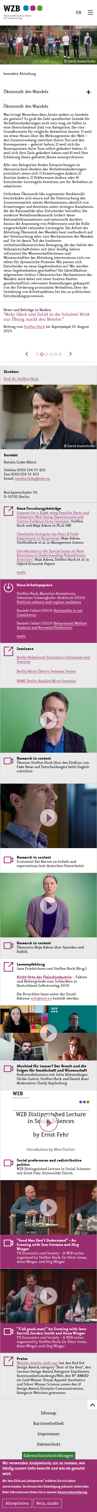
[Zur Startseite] (17, 12)
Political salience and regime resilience (49, 602)
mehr (21, 572)
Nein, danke (47, 1503)
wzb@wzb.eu (41, 998)
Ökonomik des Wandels (26, 91)
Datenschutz (48, 1444)
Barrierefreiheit (48, 1423)
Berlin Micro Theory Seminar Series (46, 671)
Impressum (48, 1434)
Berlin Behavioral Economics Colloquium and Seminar (53, 659)
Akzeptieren (17, 1503)
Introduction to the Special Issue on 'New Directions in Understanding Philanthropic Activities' (51, 555)
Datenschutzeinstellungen (48, 1455)
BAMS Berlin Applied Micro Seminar (46, 681)
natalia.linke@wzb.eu (32, 478)
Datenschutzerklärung (72, 1492)
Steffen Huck (34, 326)
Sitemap (48, 1413)
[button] (26, 356)
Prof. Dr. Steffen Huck (21, 378)
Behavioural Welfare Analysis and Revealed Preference (52, 625)
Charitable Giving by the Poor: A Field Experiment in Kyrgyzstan (47, 536)
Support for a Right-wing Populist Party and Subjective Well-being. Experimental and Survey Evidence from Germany (53, 517)
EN (78, 12)
